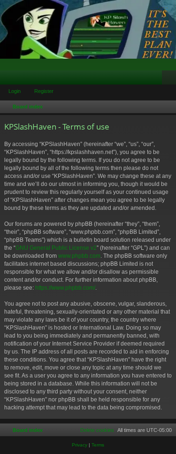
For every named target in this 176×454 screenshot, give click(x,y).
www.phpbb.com (79, 256)
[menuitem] (93, 430)
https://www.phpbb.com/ (65, 288)
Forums (9, 79)
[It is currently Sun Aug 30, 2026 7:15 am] (167, 107)
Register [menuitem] (171, 79)
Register (44, 91)
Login (14, 91)
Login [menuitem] (157, 79)
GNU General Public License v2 (56, 248)
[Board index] (88, 29)
